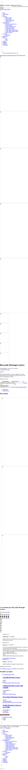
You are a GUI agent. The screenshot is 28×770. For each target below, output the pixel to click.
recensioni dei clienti (5, 369)
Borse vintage (8, 736)
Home (1, 55)
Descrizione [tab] (5, 389)
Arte (4, 732)
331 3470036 (7, 5)
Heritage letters (8, 735)
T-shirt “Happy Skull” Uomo (11, 747)
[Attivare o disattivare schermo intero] (1, 768)
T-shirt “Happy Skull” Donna (11, 748)
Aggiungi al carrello (4, 385)
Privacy (4, 718)
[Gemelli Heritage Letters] (8, 674)
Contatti (4, 758)
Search (2, 8)
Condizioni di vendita (7, 717)
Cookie (4, 719)
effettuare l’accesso (6, 668)
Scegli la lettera (5, 381)
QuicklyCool (8, 738)
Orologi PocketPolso (9, 737)
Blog (6, 756)
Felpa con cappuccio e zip (11, 741)
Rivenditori (5, 753)
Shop (4, 730)
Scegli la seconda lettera (5, 382)
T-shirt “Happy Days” (10, 746)
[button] (7, 701)
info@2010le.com (18, 5)
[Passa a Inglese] (5, 43)
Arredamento (5, 731)
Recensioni (7, 752)
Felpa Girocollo (8, 742)
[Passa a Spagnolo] (5, 44)
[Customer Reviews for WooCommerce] (7, 612)
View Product (6, 712)
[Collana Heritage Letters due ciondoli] (11, 682)
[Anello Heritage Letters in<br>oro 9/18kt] (12, 702)
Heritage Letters (6, 55)
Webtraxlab (7, 728)
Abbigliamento (6, 740)
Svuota (25, 382)
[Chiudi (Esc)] (4, 768)
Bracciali (12, 55)
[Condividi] (3, 768)
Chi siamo (5, 751)
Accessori (5, 734)
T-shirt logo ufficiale (9, 745)
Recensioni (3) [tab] (6, 390)
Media (4, 754)
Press (6, 757)
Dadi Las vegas (8, 750)
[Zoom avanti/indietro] (0, 768)
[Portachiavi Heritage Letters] (9, 694)
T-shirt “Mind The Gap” (10, 743)
